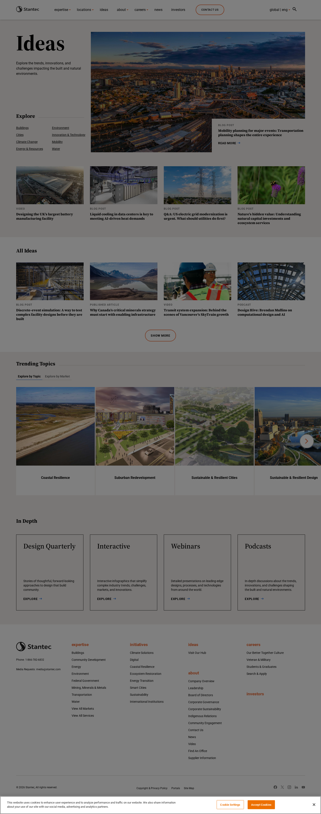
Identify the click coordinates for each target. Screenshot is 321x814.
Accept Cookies (261, 804)
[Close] (314, 804)
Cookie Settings (230, 804)
